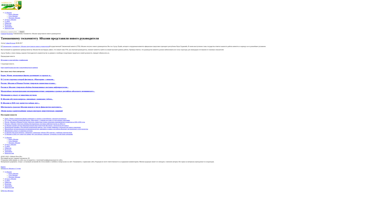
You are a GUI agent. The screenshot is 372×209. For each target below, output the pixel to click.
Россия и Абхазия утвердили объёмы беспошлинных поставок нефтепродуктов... (35, 87)
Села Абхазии (13, 16)
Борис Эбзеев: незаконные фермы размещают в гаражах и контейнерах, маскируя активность (35, 118)
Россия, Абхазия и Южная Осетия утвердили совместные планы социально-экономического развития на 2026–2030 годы (45, 122)
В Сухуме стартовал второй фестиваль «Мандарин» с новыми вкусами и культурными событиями (37, 120)
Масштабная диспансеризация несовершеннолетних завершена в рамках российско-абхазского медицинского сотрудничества (46, 129)
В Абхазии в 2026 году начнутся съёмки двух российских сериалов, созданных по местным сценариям (39, 134)
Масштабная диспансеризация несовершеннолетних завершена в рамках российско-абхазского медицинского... (48, 91)
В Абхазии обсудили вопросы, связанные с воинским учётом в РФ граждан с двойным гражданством (38, 132)
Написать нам (9, 28)
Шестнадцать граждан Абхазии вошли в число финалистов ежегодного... (31, 107)
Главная (3, 33)
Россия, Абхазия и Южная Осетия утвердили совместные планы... (28, 83)
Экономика (8, 26)
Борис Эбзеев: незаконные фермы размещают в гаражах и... (26, 75)
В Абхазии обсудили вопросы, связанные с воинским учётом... (27, 99)
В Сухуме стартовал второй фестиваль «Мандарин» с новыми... (28, 79)
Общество (8, 23)
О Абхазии (8, 12)
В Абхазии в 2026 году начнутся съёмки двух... (20, 103)
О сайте (7, 21)
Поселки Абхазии (14, 18)
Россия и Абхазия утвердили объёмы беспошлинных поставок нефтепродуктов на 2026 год (35, 124)
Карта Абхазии (13, 14)
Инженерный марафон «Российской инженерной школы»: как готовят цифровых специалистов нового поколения (43, 127)
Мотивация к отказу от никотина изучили (19, 95)
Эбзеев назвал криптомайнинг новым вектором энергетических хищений (32, 111)
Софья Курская (10, 43)
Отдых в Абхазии (10, 19)
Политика (8, 25)
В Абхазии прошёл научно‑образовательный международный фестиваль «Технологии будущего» (37, 125)
